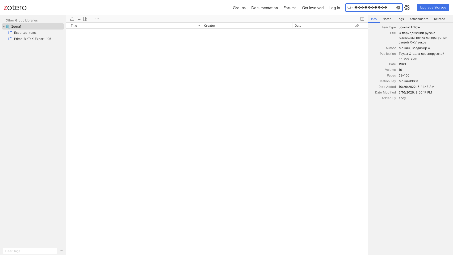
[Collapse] (4, 26)
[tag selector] (33, 178)
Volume (390, 70)
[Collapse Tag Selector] (33, 177)
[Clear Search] (398, 7)
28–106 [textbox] (404, 75)
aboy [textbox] (402, 98)
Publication (388, 53)
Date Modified (385, 92)
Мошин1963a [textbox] (408, 81)
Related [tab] (439, 19)
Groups (239, 7)
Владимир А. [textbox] (421, 48)
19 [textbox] (400, 70)
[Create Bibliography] (85, 19)
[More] (97, 19)
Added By (389, 98)
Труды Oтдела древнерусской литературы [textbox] (422, 56)
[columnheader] (134, 25)
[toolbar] (217, 18)
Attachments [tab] (419, 19)
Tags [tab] (400, 19)
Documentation (264, 7)
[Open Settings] (407, 8)
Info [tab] (374, 19)
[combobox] (424, 27)
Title (393, 33)
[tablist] (410, 19)
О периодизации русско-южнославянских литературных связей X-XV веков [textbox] (423, 37)
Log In (334, 7)
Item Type (389, 27)
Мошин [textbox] (404, 48)
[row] (217, 25)
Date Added (387, 87)
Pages (391, 75)
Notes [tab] (386, 19)
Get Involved (313, 7)
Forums (290, 7)
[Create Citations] (79, 19)
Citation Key (387, 81)
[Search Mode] (350, 7)
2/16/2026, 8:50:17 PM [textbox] (415, 92)
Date (392, 64)
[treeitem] (33, 26)
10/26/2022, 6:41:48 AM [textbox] (416, 87)
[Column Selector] (362, 19)
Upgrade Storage (433, 7)
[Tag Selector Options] (61, 251)
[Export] (72, 19)
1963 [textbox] (402, 64)
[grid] (217, 138)
